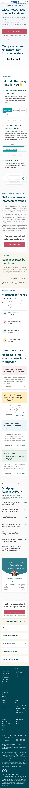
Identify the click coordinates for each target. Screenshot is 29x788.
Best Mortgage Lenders (20, 679)
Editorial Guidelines (6, 723)
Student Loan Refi (6, 673)
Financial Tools (5, 696)
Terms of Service (19, 703)
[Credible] (14, 2)
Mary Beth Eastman (11, 495)
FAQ (16, 721)
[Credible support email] (17, 740)
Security (17, 723)
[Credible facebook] (20, 740)
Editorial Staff (5, 721)
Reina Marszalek (5, 497)
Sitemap (4, 732)
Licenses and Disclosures (19, 745)
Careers (3, 725)
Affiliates (4, 703)
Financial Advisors (6, 707)
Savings (3, 694)
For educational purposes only (10, 484)
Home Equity (5, 686)
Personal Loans (5, 671)
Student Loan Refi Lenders (21, 677)
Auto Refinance (5, 690)
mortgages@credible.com (14, 578)
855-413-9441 (14, 581)
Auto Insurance (5, 679)
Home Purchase (5, 683)
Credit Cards (5, 692)
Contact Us (4, 729)
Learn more (20, 387)
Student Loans (5, 675)
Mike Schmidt (19, 497)
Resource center (19, 719)
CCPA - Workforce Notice (21, 710)
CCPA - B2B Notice (19, 712)
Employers (4, 705)
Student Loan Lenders (20, 674)
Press (3, 727)
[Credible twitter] (24, 740)
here (14, 283)
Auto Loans (4, 688)
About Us (4, 719)
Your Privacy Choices (20, 708)
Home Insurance (5, 677)
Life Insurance (5, 681)
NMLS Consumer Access (7, 745)
